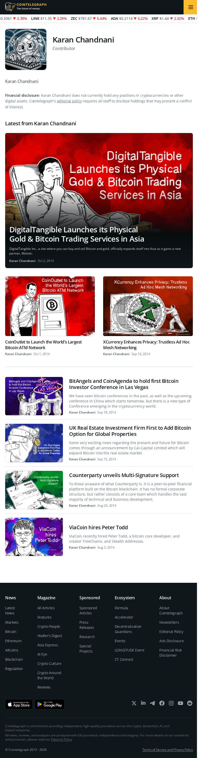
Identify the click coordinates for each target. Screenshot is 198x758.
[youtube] (180, 704)
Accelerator (124, 617)
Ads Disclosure (171, 640)
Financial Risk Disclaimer (170, 653)
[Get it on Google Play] (50, 704)
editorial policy (69, 101)
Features (44, 617)
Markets (12, 622)
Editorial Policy (171, 631)
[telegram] (153, 704)
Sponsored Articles (88, 610)
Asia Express (47, 644)
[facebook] (162, 704)
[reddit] (190, 704)
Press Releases (86, 625)
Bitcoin (10, 631)
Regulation (14, 668)
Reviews (44, 687)
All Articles (46, 607)
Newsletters (169, 622)
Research (87, 636)
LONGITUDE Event (129, 650)
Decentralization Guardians (128, 629)
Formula (121, 607)
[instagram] (171, 704)
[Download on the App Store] (19, 704)
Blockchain (14, 659)
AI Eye (42, 654)
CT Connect (124, 659)
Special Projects (85, 649)
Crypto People (48, 626)
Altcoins (11, 650)
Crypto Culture (49, 663)
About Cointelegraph (171, 610)
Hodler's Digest (49, 635)
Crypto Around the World (49, 675)
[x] (134, 704)
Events (120, 640)
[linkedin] (143, 704)
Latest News (10, 610)
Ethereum (13, 640)
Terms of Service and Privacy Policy (167, 749)
